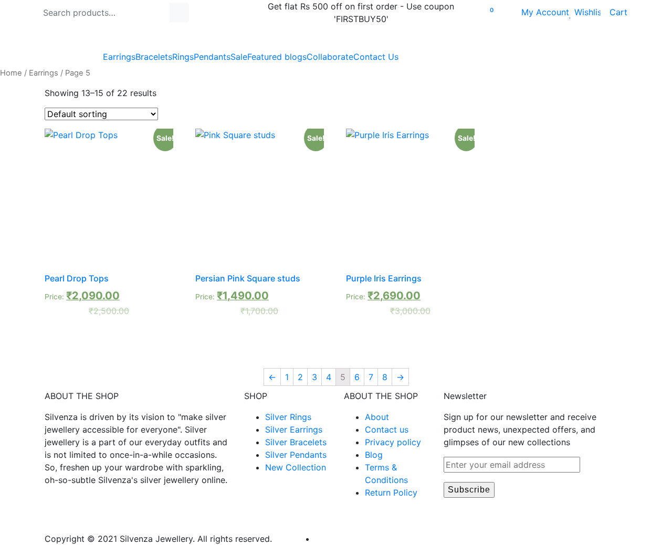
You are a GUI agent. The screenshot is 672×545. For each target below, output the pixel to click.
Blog (374, 454)
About (377, 417)
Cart (614, 12)
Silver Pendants (296, 454)
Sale (238, 56)
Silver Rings (288, 417)
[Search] (179, 13)
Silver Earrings (293, 429)
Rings (183, 56)
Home (11, 73)
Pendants (212, 56)
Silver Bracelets (296, 442)
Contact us (386, 429)
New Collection (295, 467)
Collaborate (330, 56)
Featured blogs (277, 56)
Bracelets (153, 56)
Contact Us (375, 56)
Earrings (119, 56)
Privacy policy (393, 442)
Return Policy (391, 492)
